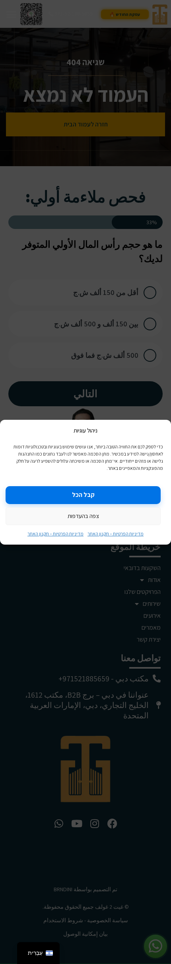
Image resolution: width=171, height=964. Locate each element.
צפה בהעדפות (83, 516)
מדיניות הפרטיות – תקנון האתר (115, 534)
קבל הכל (83, 495)
